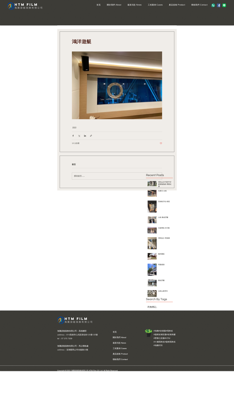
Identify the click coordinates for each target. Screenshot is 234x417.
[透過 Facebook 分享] (73, 136)
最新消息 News (119, 343)
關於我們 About (119, 337)
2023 (74, 127)
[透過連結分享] (91, 136)
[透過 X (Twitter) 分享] (79, 136)
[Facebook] (218, 5)
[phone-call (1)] (213, 5)
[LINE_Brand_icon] (224, 5)
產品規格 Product (120, 354)
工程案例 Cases (120, 348)
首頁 (115, 332)
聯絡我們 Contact (120, 359)
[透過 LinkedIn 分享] (85, 136)
